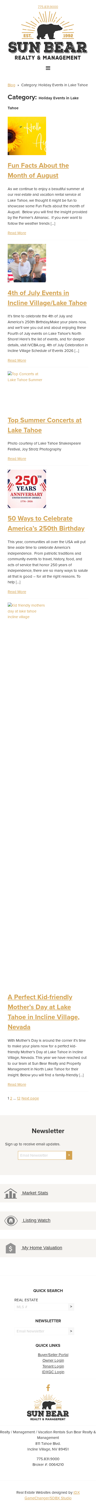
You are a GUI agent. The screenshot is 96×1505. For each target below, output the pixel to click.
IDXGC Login (53, 1372)
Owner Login (53, 1360)
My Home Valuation (41, 1247)
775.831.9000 (48, 7)
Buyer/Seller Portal (53, 1354)
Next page (30, 1098)
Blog (11, 85)
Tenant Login (53, 1366)
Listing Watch (36, 1220)
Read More (17, 233)
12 (18, 1098)
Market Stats (34, 1193)
